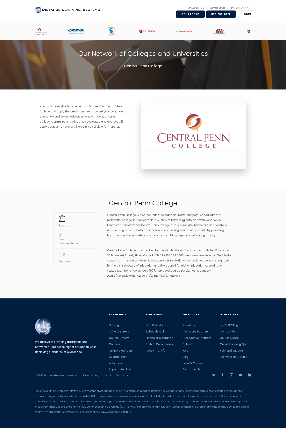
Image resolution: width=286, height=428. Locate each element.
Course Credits (119, 338)
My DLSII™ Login (230, 325)
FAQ (185, 351)
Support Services (120, 369)
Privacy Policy (91, 375)
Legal (107, 375)
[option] (53, 31)
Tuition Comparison (159, 344)
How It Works (154, 325)
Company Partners (196, 331)
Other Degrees (119, 331)
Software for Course (233, 357)
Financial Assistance (159, 338)
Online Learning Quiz (234, 344)
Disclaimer (122, 375)
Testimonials (191, 369)
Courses (114, 344)
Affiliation (115, 363)
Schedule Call (155, 331)
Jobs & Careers (193, 363)
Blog (186, 357)
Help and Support (231, 351)
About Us (189, 325)
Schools (188, 344)
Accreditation (118, 357)
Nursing (114, 325)
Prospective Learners (197, 338)
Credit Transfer (156, 351)
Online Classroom (121, 351)
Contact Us (227, 331)
